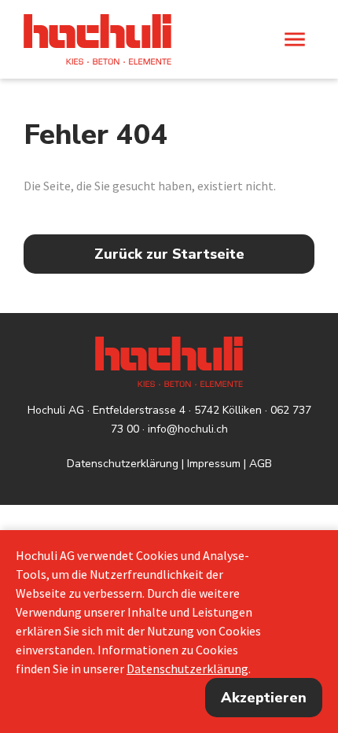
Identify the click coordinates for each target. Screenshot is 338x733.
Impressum (214, 463)
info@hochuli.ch (188, 429)
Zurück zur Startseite (169, 254)
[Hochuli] (97, 39)
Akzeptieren (264, 697)
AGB (260, 463)
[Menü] (294, 39)
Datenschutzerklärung (122, 463)
